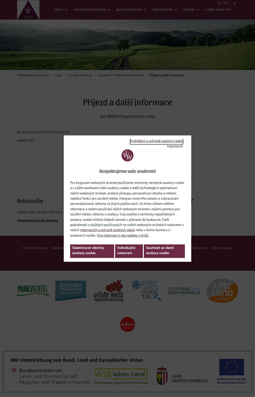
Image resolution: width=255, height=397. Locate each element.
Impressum (175, 146)
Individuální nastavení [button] (126, 250)
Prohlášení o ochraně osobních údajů (156, 141)
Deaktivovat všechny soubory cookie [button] (88, 250)
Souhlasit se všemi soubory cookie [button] (160, 250)
